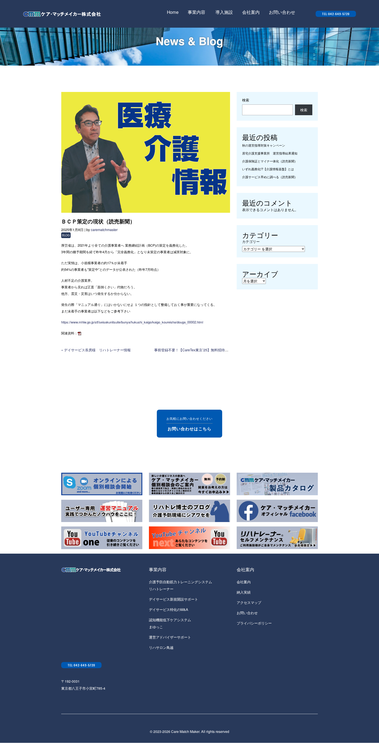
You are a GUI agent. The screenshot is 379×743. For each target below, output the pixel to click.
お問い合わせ (282, 12)
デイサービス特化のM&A (168, 609)
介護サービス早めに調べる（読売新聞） (269, 176)
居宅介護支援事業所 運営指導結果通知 (269, 153)
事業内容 (196, 12)
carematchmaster (104, 229)
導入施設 (224, 12)
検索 (245, 99)
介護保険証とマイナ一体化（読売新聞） (269, 161)
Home (173, 12)
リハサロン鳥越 (161, 647)
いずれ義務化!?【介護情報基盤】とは (268, 169)
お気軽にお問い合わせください (189, 423)
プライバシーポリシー (254, 623)
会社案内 (251, 12)
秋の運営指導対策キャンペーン (263, 145)
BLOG (66, 235)
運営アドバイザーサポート (170, 637)
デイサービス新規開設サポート (173, 599)
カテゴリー (251, 241)
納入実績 (244, 592)
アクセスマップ (249, 602)
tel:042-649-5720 (336, 13)
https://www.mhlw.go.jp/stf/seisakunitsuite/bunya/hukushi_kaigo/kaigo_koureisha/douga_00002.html (132, 322)
